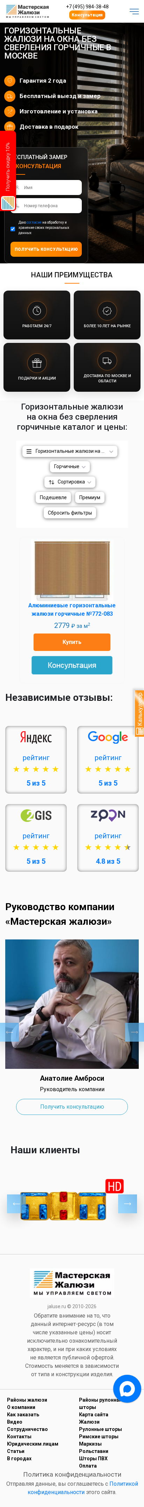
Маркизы (90, 1444)
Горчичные (66, 466)
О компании (21, 1407)
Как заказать (23, 1414)
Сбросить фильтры (70, 513)
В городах (19, 1458)
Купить (72, 642)
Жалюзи (89, 1422)
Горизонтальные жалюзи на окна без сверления (76, 451)
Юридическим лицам (32, 1444)
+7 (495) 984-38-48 (87, 6)
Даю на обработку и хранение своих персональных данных (44, 227)
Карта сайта (93, 1414)
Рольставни (93, 1451)
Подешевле (53, 497)
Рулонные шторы (100, 1429)
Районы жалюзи (27, 1400)
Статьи (15, 1451)
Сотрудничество (27, 1429)
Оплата (88, 1466)
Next (134, 1032)
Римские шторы (98, 1436)
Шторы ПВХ (93, 1458)
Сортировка (71, 482)
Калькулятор (140, 709)
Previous (9, 1032)
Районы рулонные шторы (101, 1403)
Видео (14, 1422)
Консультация (87, 15)
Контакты (19, 1436)
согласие (34, 222)
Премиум (89, 497)
